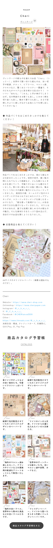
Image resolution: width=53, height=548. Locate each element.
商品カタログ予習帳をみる (26, 525)
